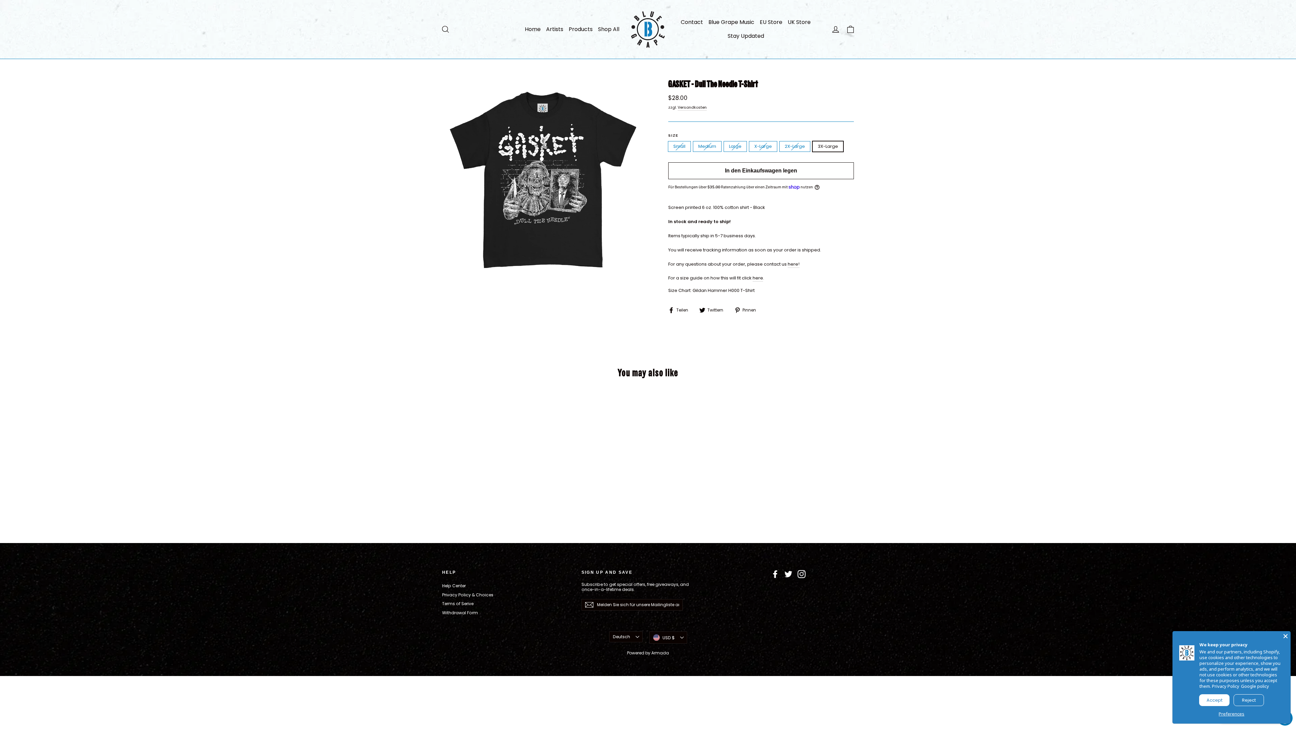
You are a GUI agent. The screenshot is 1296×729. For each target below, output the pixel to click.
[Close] (1285, 636)
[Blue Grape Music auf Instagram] (802, 574)
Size (673, 135)
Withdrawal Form (460, 613)
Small (679, 146)
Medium (707, 146)
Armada (660, 653)
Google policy (1255, 686)
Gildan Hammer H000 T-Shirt (724, 290)
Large (735, 146)
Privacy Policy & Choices (467, 595)
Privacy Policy (1225, 686)
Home (533, 29)
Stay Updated (746, 36)
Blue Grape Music (731, 22)
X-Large (763, 146)
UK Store (799, 22)
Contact (692, 22)
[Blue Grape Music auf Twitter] (788, 574)
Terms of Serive (458, 603)
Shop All (608, 29)
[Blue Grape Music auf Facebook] (775, 574)
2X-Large (795, 146)
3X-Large (828, 146)
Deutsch (621, 637)
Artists (554, 29)
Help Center (454, 586)
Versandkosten (692, 107)
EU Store (771, 22)
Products (581, 29)
